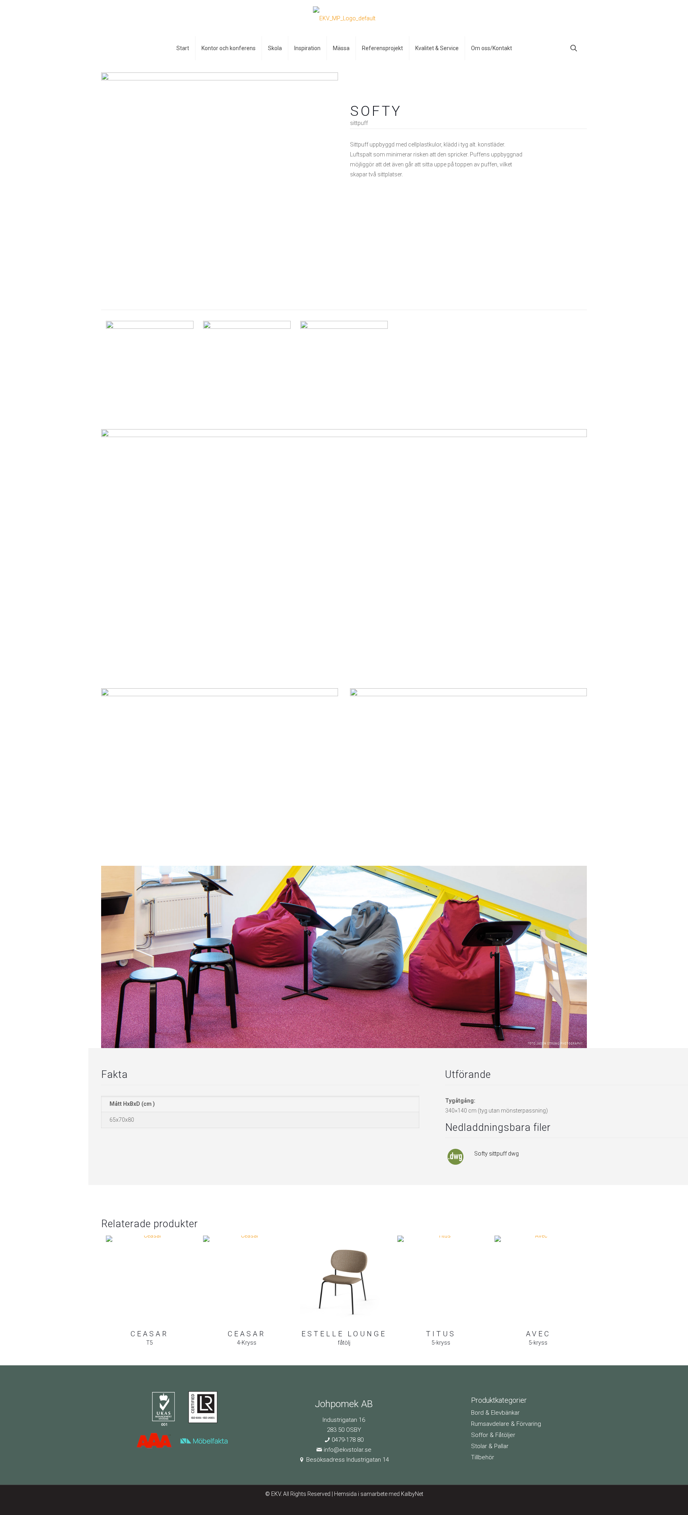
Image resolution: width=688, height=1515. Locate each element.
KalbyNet (412, 1494)
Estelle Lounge (344, 1334)
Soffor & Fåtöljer (493, 1435)
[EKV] (344, 18)
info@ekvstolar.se (347, 1449)
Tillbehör (482, 1457)
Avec (538, 1334)
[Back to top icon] (649, 1498)
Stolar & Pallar (489, 1446)
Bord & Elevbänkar (495, 1412)
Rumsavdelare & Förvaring (506, 1423)
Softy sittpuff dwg (496, 1153)
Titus (441, 1334)
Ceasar (149, 1334)
